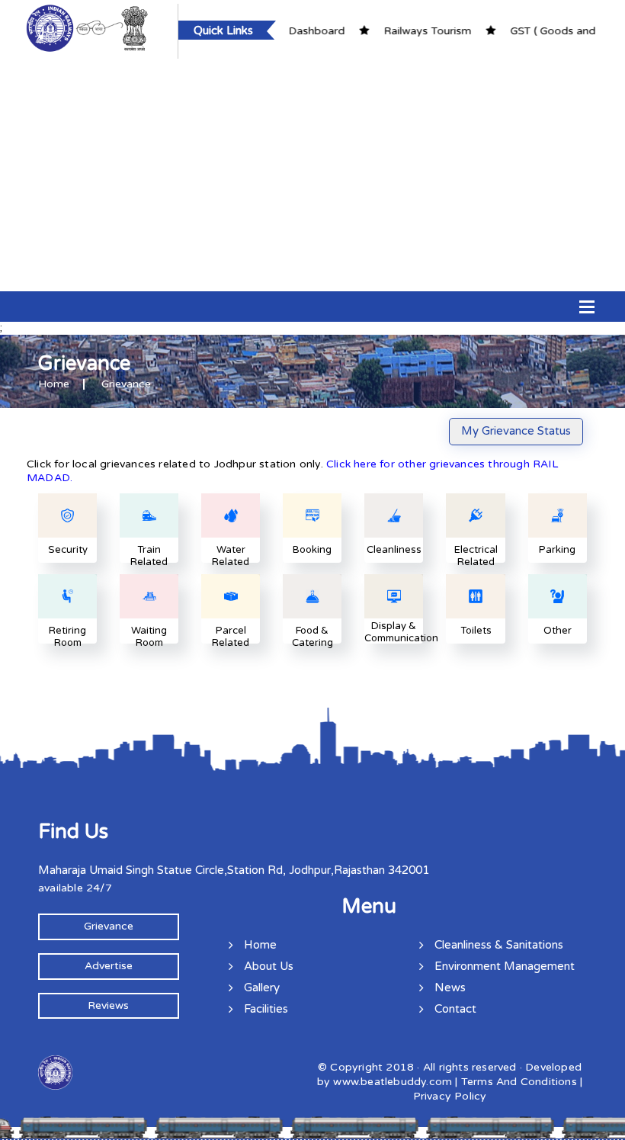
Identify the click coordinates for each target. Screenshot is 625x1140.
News (450, 987)
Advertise (109, 965)
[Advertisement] (312, 173)
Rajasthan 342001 (381, 870)
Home (53, 383)
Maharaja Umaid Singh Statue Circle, (132, 870)
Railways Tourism (400, 30)
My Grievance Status (516, 431)
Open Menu (587, 306)
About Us (268, 966)
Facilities (266, 1009)
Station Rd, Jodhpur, (280, 870)
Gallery (262, 987)
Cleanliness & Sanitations (498, 945)
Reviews (108, 1005)
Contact (455, 1009)
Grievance (108, 926)
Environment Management (504, 966)
